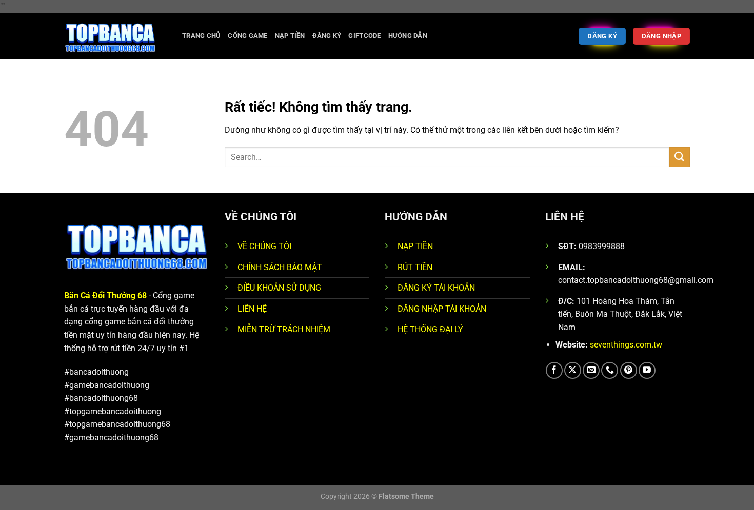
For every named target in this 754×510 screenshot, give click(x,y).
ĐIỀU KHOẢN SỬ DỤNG (279, 288)
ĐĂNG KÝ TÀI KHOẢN (436, 288)
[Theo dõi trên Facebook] (554, 370)
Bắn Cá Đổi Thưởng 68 (105, 295)
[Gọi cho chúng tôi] (609, 370)
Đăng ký (327, 35)
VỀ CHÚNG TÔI (264, 246)
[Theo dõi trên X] (572, 370)
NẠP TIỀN (415, 246)
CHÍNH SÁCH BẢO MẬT (279, 267)
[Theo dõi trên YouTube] (647, 370)
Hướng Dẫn (407, 35)
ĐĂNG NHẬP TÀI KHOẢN (442, 309)
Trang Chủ (201, 35)
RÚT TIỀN (415, 267)
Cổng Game (247, 35)
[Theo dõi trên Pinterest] (628, 370)
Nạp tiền (290, 35)
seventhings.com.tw (626, 345)
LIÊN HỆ (252, 309)
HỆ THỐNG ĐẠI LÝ (430, 329)
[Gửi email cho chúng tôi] (591, 370)
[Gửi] (679, 157)
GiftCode (364, 35)
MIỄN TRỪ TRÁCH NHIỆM (283, 329)
